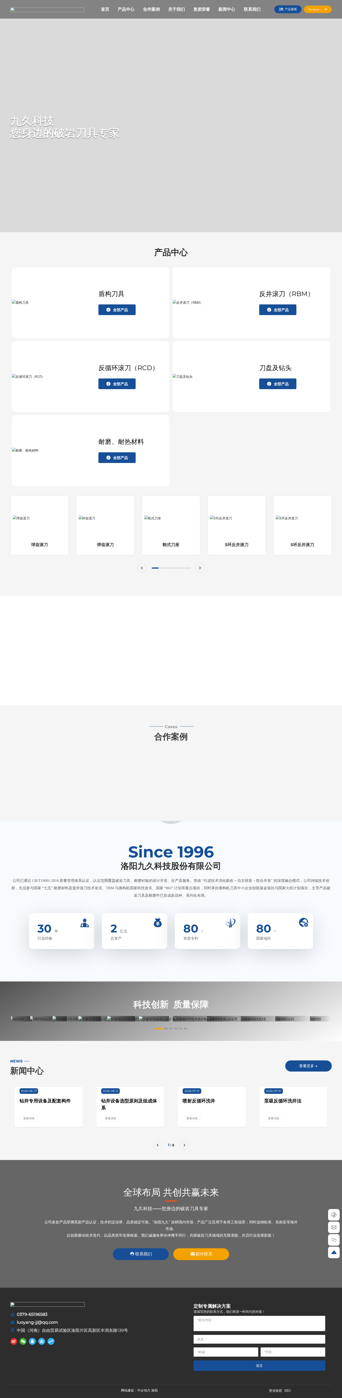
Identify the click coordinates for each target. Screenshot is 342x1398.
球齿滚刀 (39, 544)
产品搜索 (291, 9)
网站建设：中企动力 (135, 1390)
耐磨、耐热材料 (121, 442)
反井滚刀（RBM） (286, 294)
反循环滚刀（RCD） (128, 368)
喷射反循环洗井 (199, 1101)
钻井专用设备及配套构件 (45, 1101)
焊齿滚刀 (105, 544)
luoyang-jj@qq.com (37, 1322)
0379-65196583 (32, 1314)
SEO (287, 1390)
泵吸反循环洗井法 (283, 1101)
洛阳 (154, 1390)
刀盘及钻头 (275, 368)
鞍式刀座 (171, 544)
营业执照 (275, 1390)
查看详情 (28, 1118)
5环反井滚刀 (236, 544)
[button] (142, 568)
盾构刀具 (111, 294)
